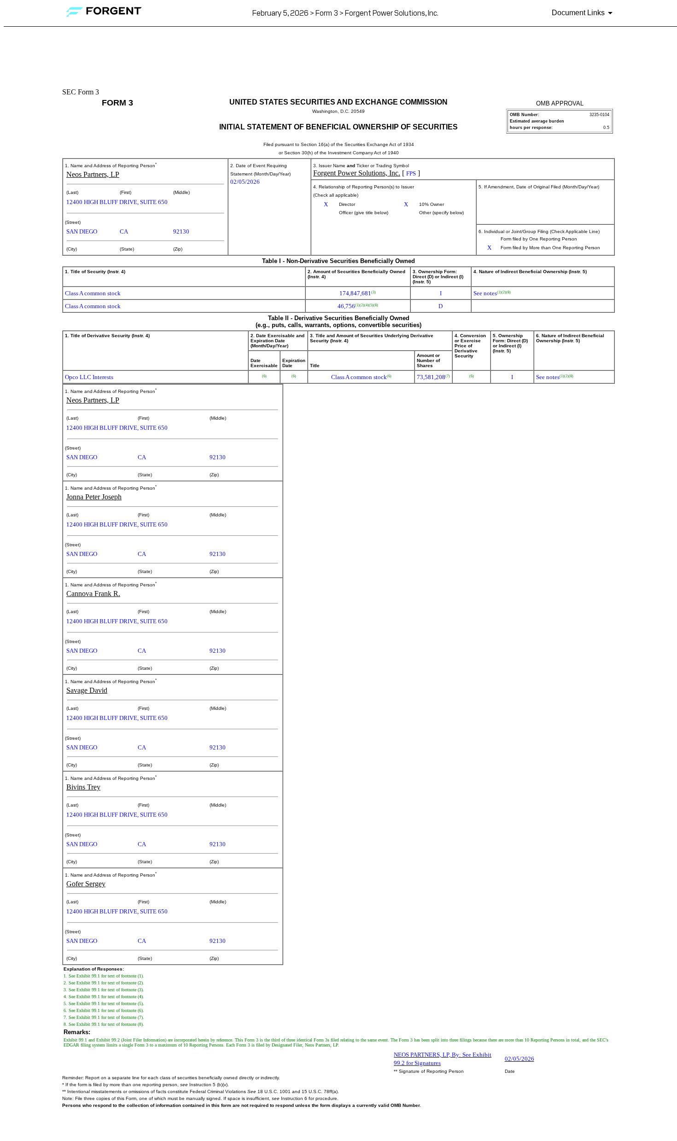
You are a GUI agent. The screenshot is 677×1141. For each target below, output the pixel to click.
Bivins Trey (83, 787)
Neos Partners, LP (92, 174)
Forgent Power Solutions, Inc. (356, 173)
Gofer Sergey (85, 884)
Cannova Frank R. (93, 593)
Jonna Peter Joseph (94, 497)
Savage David (86, 690)
